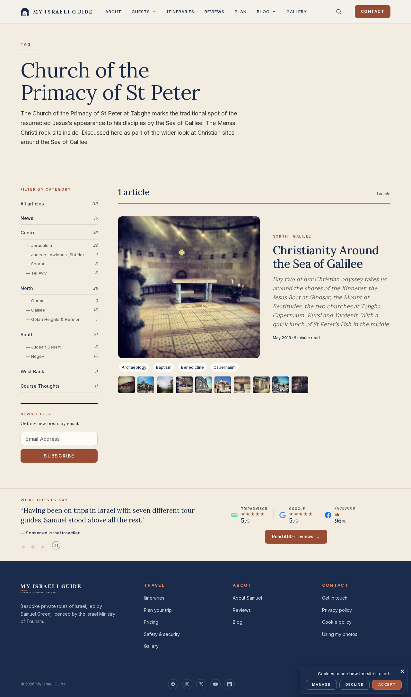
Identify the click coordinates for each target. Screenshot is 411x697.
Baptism (163, 367)
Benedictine (192, 367)
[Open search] (339, 11)
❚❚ (56, 545)
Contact (372, 11)
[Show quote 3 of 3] (42, 547)
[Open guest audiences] (154, 11)
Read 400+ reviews (296, 536)
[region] (254, 388)
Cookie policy (337, 622)
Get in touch (334, 598)
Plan (241, 11)
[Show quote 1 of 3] (23, 547)
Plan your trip (158, 610)
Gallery (296, 11)
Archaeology (134, 367)
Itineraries (180, 11)
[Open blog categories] (274, 11)
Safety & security (162, 634)
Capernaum (225, 367)
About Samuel (247, 598)
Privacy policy (337, 610)
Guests (141, 11)
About (113, 11)
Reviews (214, 11)
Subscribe (59, 456)
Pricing (151, 622)
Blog (263, 11)
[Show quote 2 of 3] (33, 547)
